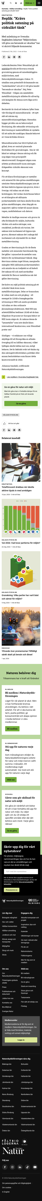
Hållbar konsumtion (9, 926)
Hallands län (26, 1076)
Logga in (21, 1040)
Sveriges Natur (7, 1011)
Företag (24, 1006)
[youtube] (35, 1167)
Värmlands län (7, 1119)
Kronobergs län (27, 1088)
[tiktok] (27, 1167)
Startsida (5, 9)
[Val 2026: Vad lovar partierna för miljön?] (21, 518)
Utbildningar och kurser (30, 936)
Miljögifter (6, 946)
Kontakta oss (7, 1003)
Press (4, 987)
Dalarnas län (7, 1070)
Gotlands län (26, 1070)
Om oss (5, 969)
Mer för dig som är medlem (28, 961)
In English (6, 1192)
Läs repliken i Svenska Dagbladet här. (23, 377)
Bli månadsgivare (27, 978)
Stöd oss (11, 779)
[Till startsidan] (3, 3)
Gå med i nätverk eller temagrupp (29, 941)
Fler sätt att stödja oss (29, 1002)
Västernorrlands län (9, 1125)
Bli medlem (12, 728)
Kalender (24, 931)
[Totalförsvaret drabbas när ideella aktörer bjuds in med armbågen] (21, 462)
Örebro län (6, 1131)
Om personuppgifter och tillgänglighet (16, 1183)
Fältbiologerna (26, 956)
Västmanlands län (28, 1125)
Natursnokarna (26, 951)
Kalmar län (6, 1088)
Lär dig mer (7, 913)
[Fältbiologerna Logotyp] (10, 1142)
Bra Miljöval (6, 1007)
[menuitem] (11, 939)
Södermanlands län (28, 1106)
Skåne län (25, 1100)
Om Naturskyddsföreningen (11, 974)
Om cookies (6, 1188)
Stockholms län (8, 1106)
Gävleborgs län (8, 1076)
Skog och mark (8, 950)
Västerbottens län (27, 1119)
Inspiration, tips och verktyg (28, 926)
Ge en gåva (21, 403)
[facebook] (5, 1167)
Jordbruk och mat (9, 935)
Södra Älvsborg (8, 1112)
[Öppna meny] (39, 3)
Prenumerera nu (11, 890)
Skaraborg (6, 1100)
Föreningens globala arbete (10, 981)
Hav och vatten (8, 922)
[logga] (24, 1142)
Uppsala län (25, 1112)
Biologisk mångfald (9, 918)
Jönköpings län (27, 1082)
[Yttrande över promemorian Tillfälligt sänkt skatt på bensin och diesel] (21, 626)
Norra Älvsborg (7, 1094)
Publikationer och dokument (8, 992)
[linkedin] (20, 1167)
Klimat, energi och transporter (9, 940)
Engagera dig (26, 913)
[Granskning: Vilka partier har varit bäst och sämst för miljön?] (21, 570)
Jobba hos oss (7, 998)
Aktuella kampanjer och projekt (30, 919)
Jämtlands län (7, 1082)
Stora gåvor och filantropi (27, 992)
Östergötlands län (27, 1131)
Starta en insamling (28, 986)
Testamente (25, 997)
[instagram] (12, 1167)
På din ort (24, 947)
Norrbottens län (27, 1094)
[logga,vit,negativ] (13, 1151)
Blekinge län (6, 1064)
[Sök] (10, 3)
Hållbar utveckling (16, 9)
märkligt (6, 68)
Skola (4, 955)
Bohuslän (24, 1064)
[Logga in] (21, 3)
